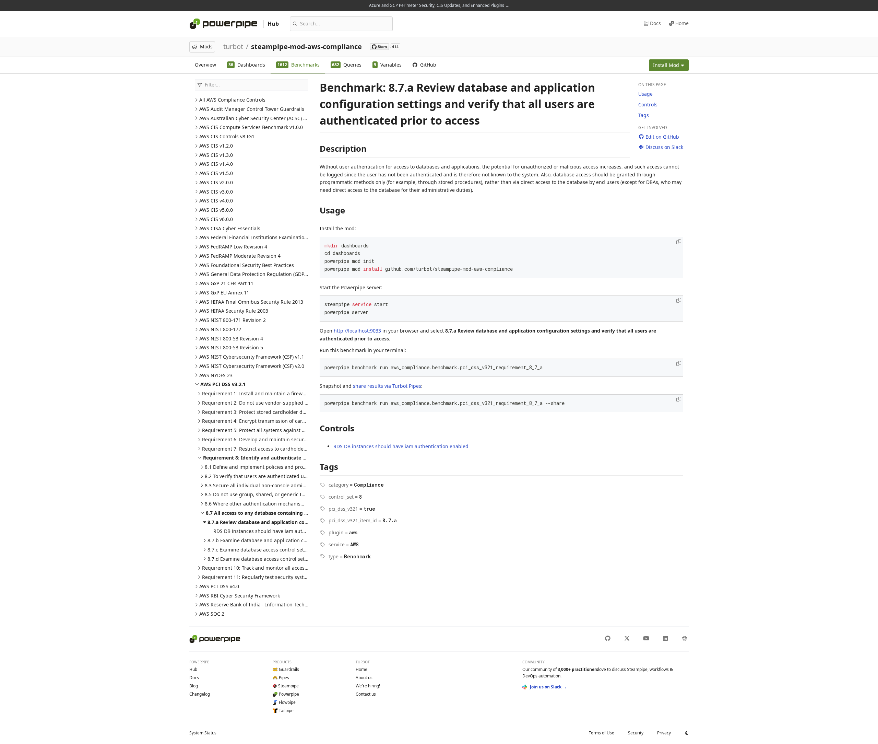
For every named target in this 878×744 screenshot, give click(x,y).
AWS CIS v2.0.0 (216, 182)
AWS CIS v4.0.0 (216, 200)
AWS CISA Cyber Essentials (229, 228)
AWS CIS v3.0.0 (216, 191)
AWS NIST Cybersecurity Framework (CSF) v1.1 (251, 356)
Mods (206, 46)
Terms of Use (601, 733)
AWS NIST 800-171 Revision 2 (232, 320)
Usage (645, 94)
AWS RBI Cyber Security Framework (239, 595)
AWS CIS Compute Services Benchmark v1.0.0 (251, 127)
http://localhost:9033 (357, 330)
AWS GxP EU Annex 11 (224, 292)
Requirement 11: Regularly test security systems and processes (275, 577)
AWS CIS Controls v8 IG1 (226, 136)
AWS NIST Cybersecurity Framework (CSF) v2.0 (251, 366)
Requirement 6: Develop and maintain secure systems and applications (284, 439)
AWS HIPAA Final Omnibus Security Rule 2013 (251, 302)
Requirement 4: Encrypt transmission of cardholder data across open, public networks (301, 421)
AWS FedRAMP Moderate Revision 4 (240, 256)
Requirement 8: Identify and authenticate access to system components (288, 457)
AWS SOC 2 (211, 614)
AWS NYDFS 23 (216, 375)
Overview (205, 64)
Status (202, 733)
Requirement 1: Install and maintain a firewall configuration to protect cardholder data (302, 393)
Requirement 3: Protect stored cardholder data (256, 412)
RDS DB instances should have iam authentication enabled (280, 531)
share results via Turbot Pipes (387, 386)
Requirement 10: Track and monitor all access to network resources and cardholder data (303, 568)
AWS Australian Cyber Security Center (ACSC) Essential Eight (268, 118)
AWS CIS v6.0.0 (216, 219)
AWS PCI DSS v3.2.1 (223, 384)
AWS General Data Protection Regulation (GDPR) (254, 274)
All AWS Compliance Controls (232, 99)
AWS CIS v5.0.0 (216, 210)
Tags (643, 115)
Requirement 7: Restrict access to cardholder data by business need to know (290, 448)
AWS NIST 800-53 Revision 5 (231, 347)
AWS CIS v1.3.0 (216, 155)
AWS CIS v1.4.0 (216, 164)
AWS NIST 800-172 (220, 329)
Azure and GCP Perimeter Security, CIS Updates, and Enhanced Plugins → (439, 5)
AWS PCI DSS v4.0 (219, 586)
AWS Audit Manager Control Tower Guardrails (251, 109)
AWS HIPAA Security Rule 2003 (233, 310)
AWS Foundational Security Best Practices (246, 265)
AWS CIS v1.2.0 (216, 145)
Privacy (664, 733)
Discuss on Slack (664, 147)
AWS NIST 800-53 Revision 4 (231, 338)
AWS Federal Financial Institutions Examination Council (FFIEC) (270, 237)
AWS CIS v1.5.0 (216, 173)
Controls (647, 104)
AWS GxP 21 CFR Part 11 (226, 283)
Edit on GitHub (662, 136)
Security (635, 733)
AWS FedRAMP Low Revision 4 (233, 246)
